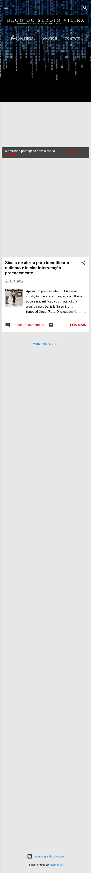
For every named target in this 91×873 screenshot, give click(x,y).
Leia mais (78, 325)
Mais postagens (45, 344)
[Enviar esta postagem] (50, 326)
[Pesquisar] (85, 8)
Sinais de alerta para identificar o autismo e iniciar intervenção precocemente (37, 267)
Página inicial (23, 38)
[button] (83, 263)
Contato (72, 38)
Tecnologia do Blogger (48, 856)
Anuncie (50, 38)
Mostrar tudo (73, 151)
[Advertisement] (45, 93)
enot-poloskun (56, 864)
